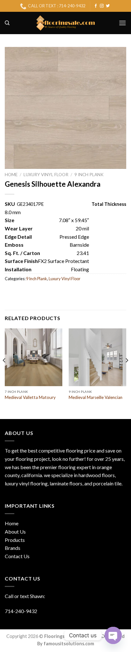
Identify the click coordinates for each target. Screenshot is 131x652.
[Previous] (4, 373)
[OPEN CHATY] (113, 635)
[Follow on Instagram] (102, 6)
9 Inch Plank (89, 174)
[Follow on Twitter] (108, 6)
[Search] (7, 23)
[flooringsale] (65, 23)
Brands (12, 548)
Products (15, 540)
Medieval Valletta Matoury (30, 397)
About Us (15, 531)
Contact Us (17, 556)
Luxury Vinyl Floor (46, 174)
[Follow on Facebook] (96, 6)
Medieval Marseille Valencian (95, 397)
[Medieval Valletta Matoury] (33, 357)
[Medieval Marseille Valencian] (97, 357)
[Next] (126, 373)
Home (11, 174)
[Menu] (122, 23)
